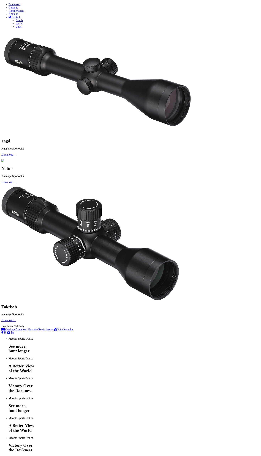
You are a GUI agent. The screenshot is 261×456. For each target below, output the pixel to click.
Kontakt (13, 13)
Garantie (13, 7)
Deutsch (16, 17)
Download (14, 4)
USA (18, 26)
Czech (19, 20)
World (19, 23)
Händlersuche (16, 10)
